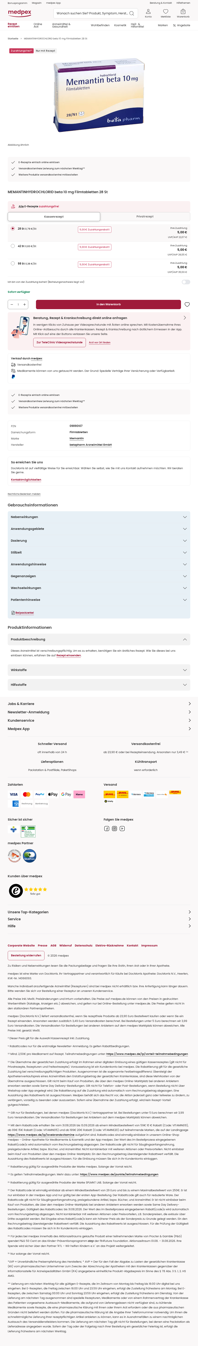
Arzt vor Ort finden (99, 342)
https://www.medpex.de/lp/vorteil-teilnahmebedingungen (147, 1054)
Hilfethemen (183, 2)
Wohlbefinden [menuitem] (100, 25)
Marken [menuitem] (163, 25)
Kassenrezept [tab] (54, 217)
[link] (14, 856)
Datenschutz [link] (83, 945)
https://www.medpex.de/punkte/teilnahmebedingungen (119, 1174)
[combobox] (95, 13)
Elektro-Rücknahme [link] (110, 945)
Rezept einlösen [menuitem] (14, 25)
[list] (99, 95)
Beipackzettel (24, 613)
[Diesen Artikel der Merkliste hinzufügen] (187, 304)
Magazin (37, 2)
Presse (42, 945)
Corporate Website (21, 945)
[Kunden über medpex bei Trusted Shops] (29, 891)
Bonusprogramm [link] (17, 3)
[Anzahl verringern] (11, 304)
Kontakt (132, 945)
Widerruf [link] (65, 945)
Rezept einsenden (68, 655)
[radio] (13, 228)
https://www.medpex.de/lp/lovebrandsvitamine (41, 1135)
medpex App (53, 2)
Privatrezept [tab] (145, 216)
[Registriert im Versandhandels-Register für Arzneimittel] (28, 831)
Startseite (13, 38)
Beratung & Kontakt (161, 2)
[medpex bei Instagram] (114, 828)
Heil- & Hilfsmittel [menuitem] (137, 25)
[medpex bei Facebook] (107, 828)
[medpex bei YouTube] (122, 828)
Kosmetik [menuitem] (120, 25)
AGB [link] (53, 945)
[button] (59, 342)
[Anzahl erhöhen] (24, 304)
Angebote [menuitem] (183, 25)
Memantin (77, 438)
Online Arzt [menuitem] (38, 25)
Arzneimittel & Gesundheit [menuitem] (61, 25)
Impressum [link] (149, 945)
